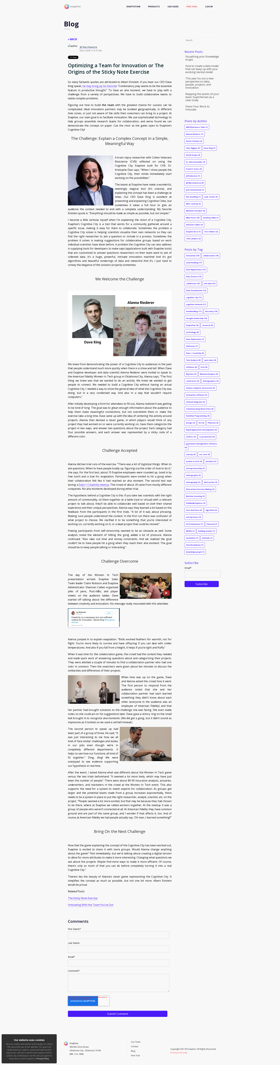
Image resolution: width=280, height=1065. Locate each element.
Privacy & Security (178, 1052)
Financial (211, 524)
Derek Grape (193, 155)
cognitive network (196, 304)
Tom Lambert (193, 238)
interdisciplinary (194, 545)
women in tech (194, 461)
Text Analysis (193, 360)
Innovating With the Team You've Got (90, 905)
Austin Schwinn (194, 141)
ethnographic (193, 475)
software (191, 367)
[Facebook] (174, 1045)
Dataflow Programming (198, 416)
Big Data (191, 374)
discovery (211, 311)
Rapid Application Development (201, 430)
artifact (191, 437)
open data (210, 360)
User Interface (194, 510)
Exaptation (133, 6)
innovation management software (201, 446)
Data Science (193, 276)
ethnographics (211, 381)
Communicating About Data (199, 409)
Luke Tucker (211, 197)
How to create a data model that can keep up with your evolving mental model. (202, 69)
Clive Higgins (193, 148)
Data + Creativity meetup (94, 484)
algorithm (211, 510)
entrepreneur (193, 517)
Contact (134, 1046)
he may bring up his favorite (99, 86)
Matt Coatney (193, 204)
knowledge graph (195, 552)
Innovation (192, 256)
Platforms (192, 346)
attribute (210, 461)
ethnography (193, 482)
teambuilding (194, 311)
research (207, 325)
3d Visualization (194, 524)
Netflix (190, 531)
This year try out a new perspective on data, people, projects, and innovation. (199, 83)
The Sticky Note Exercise (83, 898)
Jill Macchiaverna (88, 47)
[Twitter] (173, 1045)
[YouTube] (171, 1045)
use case (204, 454)
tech (204, 367)
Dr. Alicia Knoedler (195, 162)
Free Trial (192, 6)
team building (194, 262)
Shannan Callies (194, 225)
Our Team (135, 1041)
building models (206, 531)
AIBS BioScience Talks (197, 127)
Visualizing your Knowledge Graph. (202, 58)
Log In (209, 6)
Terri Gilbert (211, 232)
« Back (72, 39)
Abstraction (210, 482)
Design (190, 423)
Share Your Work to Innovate (197, 108)
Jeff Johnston (193, 176)
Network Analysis (209, 374)
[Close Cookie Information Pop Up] (55, 1035)
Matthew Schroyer (195, 211)
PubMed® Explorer (195, 503)
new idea (210, 283)
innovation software (196, 395)
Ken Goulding (193, 197)
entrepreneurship (195, 468)
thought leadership (196, 318)
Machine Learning (195, 496)
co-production (207, 437)
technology (192, 332)
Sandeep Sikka (211, 218)
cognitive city (194, 297)
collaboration (211, 256)
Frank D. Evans (194, 169)
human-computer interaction (200, 388)
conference (192, 381)
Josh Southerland (195, 190)
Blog (133, 1050)
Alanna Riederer (194, 134)
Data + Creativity (195, 353)
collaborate (193, 283)
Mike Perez (192, 218)
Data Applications (196, 269)
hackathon (192, 538)
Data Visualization (196, 290)
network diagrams (195, 402)
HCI (201, 423)
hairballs (207, 538)
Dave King (209, 148)
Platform (213, 423)
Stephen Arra (193, 232)
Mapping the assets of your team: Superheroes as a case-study (202, 97)
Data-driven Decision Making (200, 489)
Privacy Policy (42, 1058)
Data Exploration (195, 339)
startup (191, 454)
